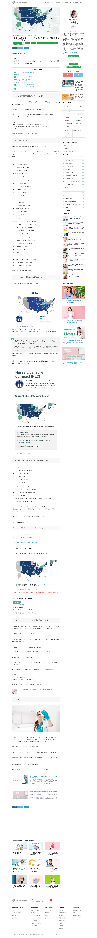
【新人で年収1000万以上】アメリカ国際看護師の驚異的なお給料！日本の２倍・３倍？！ (76, 228)
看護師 (23, 44)
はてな (27, 806)
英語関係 (66, 187)
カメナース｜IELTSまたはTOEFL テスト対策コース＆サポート (19, 886)
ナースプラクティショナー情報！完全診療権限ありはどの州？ (52, 853)
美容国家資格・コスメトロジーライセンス (73, 204)
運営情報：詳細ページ (73, 56)
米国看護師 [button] (50, 2)
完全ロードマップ (67, 106)
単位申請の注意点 (77, 915)
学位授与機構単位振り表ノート (73, 66)
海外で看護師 (66, 120)
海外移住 (13, 44)
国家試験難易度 (67, 138)
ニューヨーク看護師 (67, 111)
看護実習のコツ (67, 136)
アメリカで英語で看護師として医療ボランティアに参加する (35, 853)
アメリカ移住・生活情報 (69, 184)
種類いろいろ (79, 109)
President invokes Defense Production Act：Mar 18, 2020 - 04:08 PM (45, 350)
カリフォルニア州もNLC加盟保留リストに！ (27, 77)
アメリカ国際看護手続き (69, 172)
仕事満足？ (76, 133)
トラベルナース (68, 169)
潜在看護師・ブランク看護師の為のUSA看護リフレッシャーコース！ (19, 870)
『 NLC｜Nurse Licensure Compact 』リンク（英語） (25, 542)
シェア (14, 806)
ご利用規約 (58, 934)
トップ (13, 910)
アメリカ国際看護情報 (69, 178)
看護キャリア (18, 44)
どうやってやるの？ (68, 145)
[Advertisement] (36, 823)
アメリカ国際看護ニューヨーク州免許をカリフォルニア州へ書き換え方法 (35, 689)
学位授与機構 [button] (65, 2)
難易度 (78, 114)
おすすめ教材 (79, 117)
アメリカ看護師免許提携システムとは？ (25, 72)
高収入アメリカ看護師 (36, 923)
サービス (72, 2)
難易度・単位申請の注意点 (69, 151)
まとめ (18, 88)
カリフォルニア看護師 (68, 114)
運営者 (76, 2)
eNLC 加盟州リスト (21, 74)
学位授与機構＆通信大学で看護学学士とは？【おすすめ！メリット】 (43, 792)
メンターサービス (16, 912)
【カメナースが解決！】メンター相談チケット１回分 (79, 96)
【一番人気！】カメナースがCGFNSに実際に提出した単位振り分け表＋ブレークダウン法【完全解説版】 (79, 86)
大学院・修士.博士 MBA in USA (71, 201)
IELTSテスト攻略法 (68, 198)
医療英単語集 (67, 192)
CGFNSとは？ (80, 106)
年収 (75, 138)
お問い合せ (82, 2)
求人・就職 (79, 123)
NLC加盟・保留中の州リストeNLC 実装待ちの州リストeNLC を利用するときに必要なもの (24, 81)
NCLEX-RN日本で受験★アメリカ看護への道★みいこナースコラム (36, 886)
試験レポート (66, 148)
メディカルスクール (68, 195)
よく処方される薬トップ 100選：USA (19, 853)
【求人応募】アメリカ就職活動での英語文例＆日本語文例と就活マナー (52, 886)
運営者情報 (14, 915)
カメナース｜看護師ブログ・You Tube (72, 181)
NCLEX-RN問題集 (68, 190)
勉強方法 (78, 111)
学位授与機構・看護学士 (69, 160)
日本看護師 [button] (57, 2)
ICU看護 (66, 207)
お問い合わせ (15, 918)
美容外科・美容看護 (68, 163)
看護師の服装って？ (78, 130)
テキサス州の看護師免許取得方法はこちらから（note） (25, 133)
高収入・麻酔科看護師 (68, 123)
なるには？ (66, 109)
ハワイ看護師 (66, 117)
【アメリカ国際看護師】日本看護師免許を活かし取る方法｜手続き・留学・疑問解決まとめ (73, 342)
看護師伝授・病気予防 (69, 166)
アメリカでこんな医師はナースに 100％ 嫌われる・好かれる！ (52, 870)
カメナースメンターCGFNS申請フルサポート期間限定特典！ (36, 870)
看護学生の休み (67, 133)
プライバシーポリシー (50, 934)
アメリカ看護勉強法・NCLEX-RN (71, 175)
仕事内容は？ (79, 120)
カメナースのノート (73, 63)
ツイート (20, 806)
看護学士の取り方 (77, 910)
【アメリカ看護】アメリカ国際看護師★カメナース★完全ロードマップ (43, 777)
